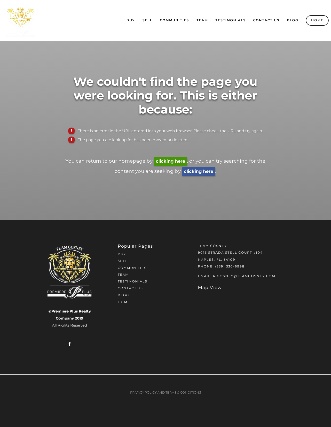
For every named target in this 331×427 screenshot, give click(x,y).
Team (202, 20)
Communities (174, 20)
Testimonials (230, 20)
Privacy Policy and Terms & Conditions (165, 392)
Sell (147, 20)
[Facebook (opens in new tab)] (69, 344)
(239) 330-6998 (229, 266)
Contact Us (266, 20)
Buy (130, 20)
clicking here (170, 161)
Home (317, 20)
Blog (292, 20)
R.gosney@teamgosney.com (244, 276)
